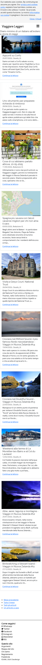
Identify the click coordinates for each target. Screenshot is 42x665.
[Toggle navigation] (38, 26)
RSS (5, 639)
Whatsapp (7, 626)
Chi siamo (5, 651)
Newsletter (8, 637)
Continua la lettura (10, 75)
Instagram (7, 634)
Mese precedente (11, 600)
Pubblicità (5, 657)
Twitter (6, 629)
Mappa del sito (7, 649)
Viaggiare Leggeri (13, 26)
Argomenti (6, 646)
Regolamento (7, 654)
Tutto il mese (9, 602)
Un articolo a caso (11, 608)
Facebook (7, 631)
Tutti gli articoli (10, 605)
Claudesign (15, 659)
